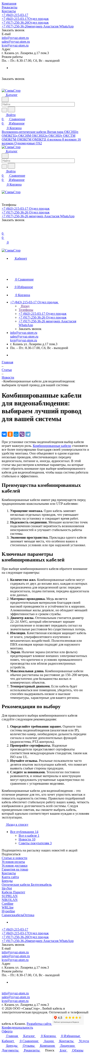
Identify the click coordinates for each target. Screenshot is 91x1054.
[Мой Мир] (16, 434)
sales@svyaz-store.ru (16, 41)
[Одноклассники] (10, 434)
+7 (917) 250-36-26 (25, 22)
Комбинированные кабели (52, 446)
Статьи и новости (14, 858)
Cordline (7, 903)
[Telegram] (27, 434)
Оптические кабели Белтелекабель (27, 884)
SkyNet (7, 888)
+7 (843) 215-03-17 (15, 15)
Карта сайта (10, 877)
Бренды (7, 881)
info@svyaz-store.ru (15, 38)
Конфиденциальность (17, 1027)
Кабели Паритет (13, 892)
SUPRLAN (10, 896)
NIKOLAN (10, 900)
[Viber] (22, 434)
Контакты (9, 873)
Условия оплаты (13, 862)
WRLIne (8, 907)
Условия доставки (15, 865)
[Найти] (11, 109)
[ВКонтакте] (4, 434)
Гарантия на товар (15, 869)
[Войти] (4, 229)
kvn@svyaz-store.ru (15, 45)
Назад (24, 306)
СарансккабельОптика (18, 915)
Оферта (7, 1031)
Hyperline (8, 911)
